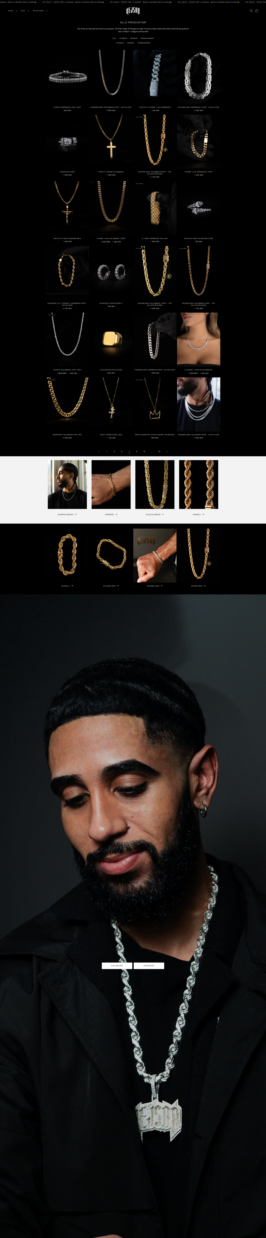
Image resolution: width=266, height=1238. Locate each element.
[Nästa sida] (167, 452)
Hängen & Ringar (147, 38)
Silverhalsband (65, 515)
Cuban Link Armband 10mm (199, 172)
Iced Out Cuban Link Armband (155, 107)
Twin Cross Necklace (111, 434)
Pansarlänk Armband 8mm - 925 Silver (155, 370)
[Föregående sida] (99, 452)
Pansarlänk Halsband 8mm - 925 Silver (198, 434)
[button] (11, 11)
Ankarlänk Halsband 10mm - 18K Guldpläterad (155, 304)
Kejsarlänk (109, 586)
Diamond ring (67, 172)
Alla (114, 38)
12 (159, 451)
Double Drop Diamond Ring (198, 238)
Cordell (197, 515)
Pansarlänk (153, 586)
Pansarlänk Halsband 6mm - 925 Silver (111, 107)
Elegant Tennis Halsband (199, 370)
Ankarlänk (197, 586)
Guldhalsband (153, 515)
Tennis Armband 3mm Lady (67, 107)
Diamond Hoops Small (111, 303)
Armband (133, 38)
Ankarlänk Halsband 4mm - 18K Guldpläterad (198, 304)
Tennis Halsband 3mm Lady (67, 370)
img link (67, 462)
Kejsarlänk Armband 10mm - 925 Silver (198, 107)
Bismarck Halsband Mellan (67, 434)
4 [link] (129, 451)
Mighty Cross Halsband (111, 172)
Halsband (123, 38)
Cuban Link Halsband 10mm (111, 238)
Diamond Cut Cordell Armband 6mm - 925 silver (67, 304)
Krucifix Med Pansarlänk (67, 238)
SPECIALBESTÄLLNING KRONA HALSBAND (155, 434)
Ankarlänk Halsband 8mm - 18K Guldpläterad (154, 173)
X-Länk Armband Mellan (155, 238)
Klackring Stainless (111, 370)
